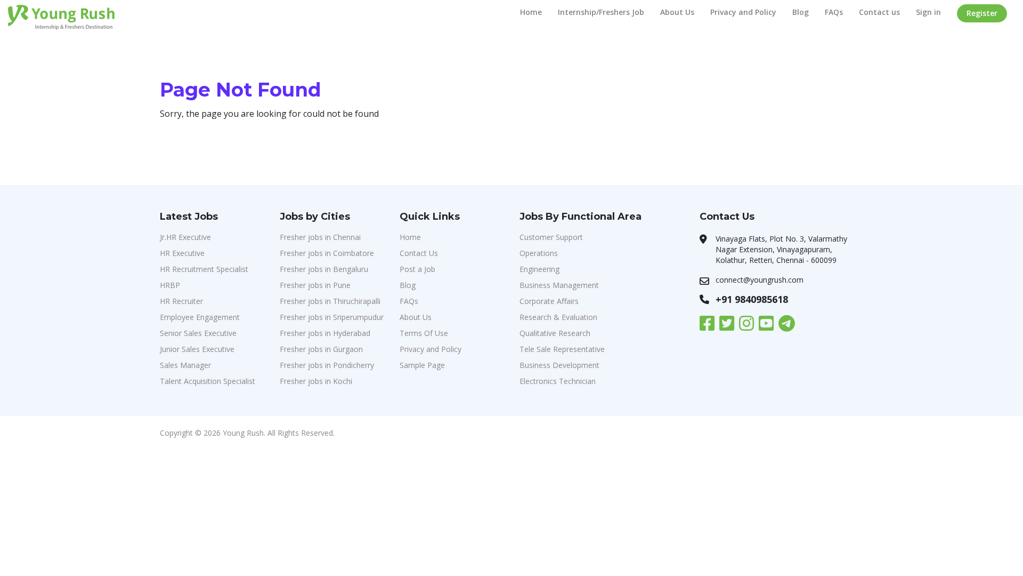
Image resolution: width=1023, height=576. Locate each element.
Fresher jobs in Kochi (316, 381)
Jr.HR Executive (185, 237)
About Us (677, 12)
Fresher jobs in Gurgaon (321, 349)
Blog (800, 12)
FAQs (834, 12)
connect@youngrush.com (759, 280)
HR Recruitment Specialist (204, 269)
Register (982, 13)
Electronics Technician (557, 381)
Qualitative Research (554, 333)
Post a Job (417, 269)
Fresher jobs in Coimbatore (327, 253)
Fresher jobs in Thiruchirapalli (330, 301)
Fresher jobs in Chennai (320, 237)
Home (531, 12)
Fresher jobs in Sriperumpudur (332, 317)
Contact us (879, 12)
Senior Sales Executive (198, 333)
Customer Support (551, 237)
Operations (538, 253)
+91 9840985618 (752, 299)
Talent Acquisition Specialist (207, 381)
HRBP (170, 285)
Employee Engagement (200, 317)
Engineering (539, 269)
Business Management (559, 285)
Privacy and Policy (743, 12)
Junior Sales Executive (197, 349)
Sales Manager (185, 365)
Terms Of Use (424, 333)
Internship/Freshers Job (601, 12)
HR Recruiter (181, 301)
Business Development (559, 365)
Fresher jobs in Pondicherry (327, 365)
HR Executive (182, 253)
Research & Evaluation (558, 317)
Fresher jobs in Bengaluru (324, 269)
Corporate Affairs (549, 301)
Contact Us (419, 253)
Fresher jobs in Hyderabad (325, 333)
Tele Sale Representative (562, 349)
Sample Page (422, 365)
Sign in (928, 12)
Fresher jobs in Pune (315, 285)
